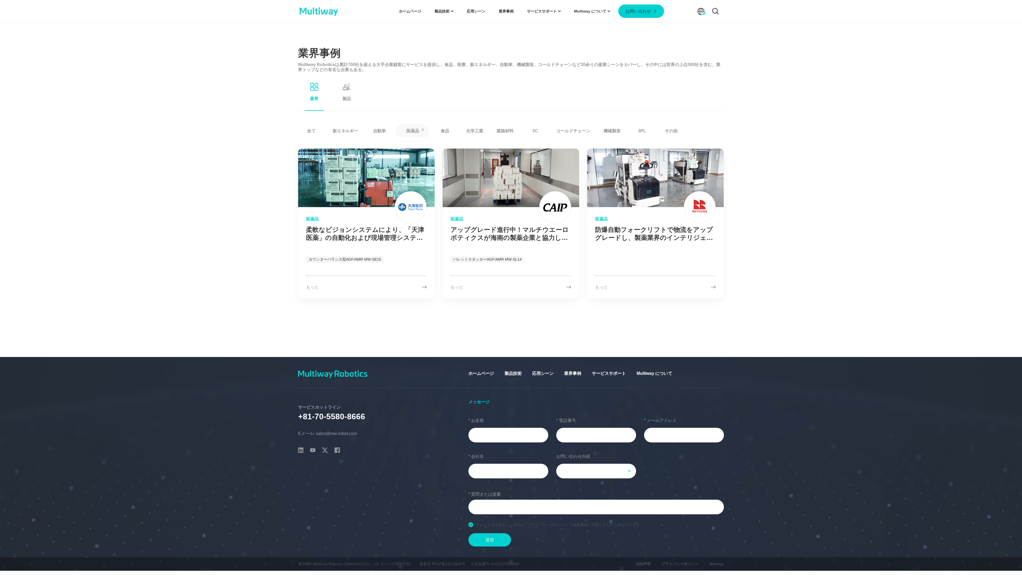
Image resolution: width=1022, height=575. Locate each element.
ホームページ (481, 373)
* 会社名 (476, 456)
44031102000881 (505, 564)
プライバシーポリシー (680, 564)
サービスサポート (609, 373)
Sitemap (716, 564)
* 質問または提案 (484, 494)
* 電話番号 (566, 420)
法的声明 (643, 564)
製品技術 (513, 373)
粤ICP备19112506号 (448, 564)
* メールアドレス (660, 420)
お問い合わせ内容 (573, 456)
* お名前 (476, 420)
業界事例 (572, 373)
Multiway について (654, 373)
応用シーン (543, 373)
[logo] (318, 11)
